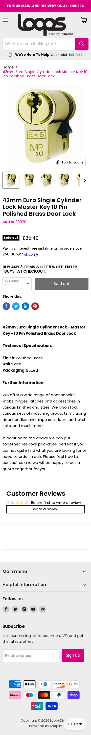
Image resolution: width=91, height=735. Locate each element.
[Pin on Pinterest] (35, 306)
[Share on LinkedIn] (25, 306)
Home (8, 67)
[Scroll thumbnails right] (84, 180)
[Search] (81, 44)
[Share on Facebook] (6, 306)
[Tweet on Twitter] (16, 306)
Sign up (73, 655)
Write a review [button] (45, 509)
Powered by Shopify (45, 725)
